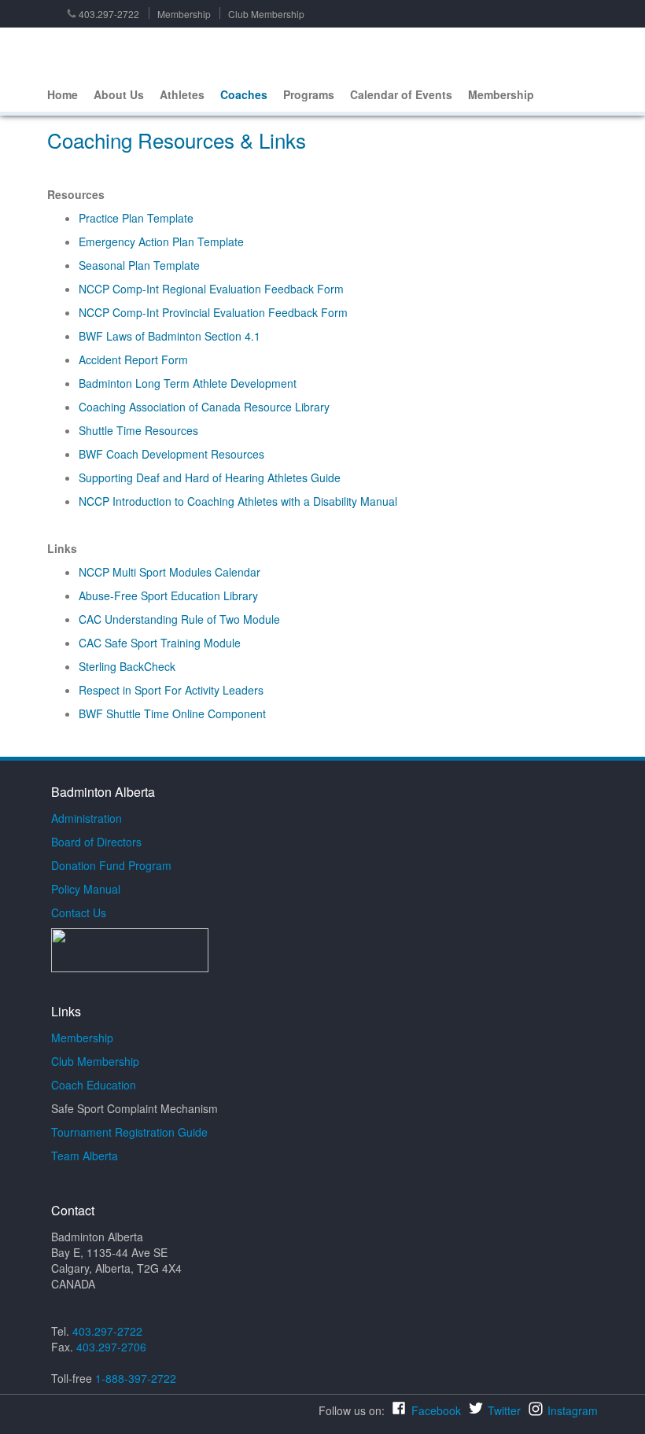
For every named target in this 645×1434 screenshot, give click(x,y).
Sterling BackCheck (127, 666)
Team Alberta (84, 1155)
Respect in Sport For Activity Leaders (171, 690)
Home (62, 94)
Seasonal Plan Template (139, 265)
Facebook (436, 1410)
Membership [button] (501, 94)
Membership (184, 13)
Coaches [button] (243, 94)
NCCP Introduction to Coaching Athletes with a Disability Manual (238, 501)
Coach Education (93, 1085)
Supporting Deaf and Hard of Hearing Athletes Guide (210, 477)
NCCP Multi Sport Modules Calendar (169, 572)
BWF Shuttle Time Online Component (172, 713)
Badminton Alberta (77, 52)
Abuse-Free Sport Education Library (168, 595)
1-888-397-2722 (135, 1378)
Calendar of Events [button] (401, 94)
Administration (86, 818)
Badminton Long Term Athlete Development (188, 383)
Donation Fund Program (111, 865)
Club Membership (266, 13)
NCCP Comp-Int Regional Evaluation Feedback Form (211, 289)
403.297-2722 (109, 13)
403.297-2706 (111, 1347)
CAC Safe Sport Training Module (160, 643)
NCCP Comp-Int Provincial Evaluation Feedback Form (213, 312)
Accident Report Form (133, 359)
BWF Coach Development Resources (171, 454)
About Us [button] (119, 94)
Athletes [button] (182, 94)
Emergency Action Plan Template (161, 241)
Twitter (504, 1410)
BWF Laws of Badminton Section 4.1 (169, 336)
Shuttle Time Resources (138, 430)
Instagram (572, 1410)
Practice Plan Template (136, 218)
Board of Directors (96, 842)
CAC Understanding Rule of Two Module (179, 619)
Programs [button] (308, 94)
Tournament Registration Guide (129, 1132)
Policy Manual (85, 889)
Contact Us (78, 912)
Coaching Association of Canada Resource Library (204, 407)
